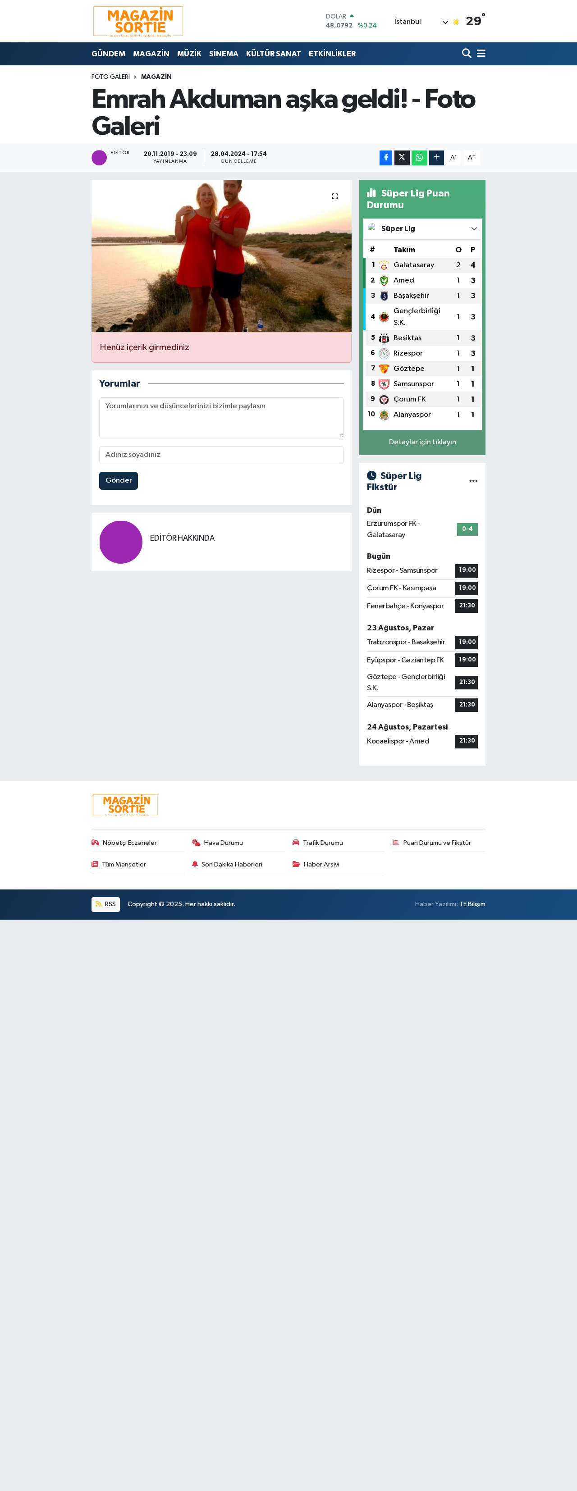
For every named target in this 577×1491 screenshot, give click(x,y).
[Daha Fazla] (436, 157)
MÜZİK (189, 54)
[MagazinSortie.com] (138, 21)
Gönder (118, 480)
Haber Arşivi (321, 864)
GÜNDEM (108, 54)
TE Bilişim (472, 904)
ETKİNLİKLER (332, 54)
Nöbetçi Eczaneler (130, 842)
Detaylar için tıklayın (422, 442)
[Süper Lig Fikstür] (473, 481)
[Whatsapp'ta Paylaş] (419, 157)
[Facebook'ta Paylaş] (386, 157)
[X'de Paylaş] (402, 157)
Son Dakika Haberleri (231, 864)
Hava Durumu (223, 842)
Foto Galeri (111, 77)
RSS (110, 904)
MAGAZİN (151, 54)
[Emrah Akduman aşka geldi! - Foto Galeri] (222, 256)
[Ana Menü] (479, 54)
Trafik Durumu (323, 842)
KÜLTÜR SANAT (273, 54)
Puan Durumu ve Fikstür (437, 842)
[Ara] (467, 54)
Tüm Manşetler (124, 864)
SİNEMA (223, 54)
